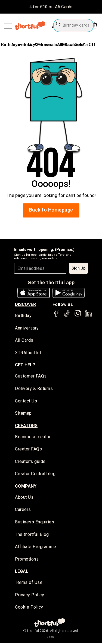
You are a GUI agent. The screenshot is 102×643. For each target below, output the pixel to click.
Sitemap (23, 413)
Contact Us (26, 401)
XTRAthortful (28, 352)
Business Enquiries (34, 521)
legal (21, 571)
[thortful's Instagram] (78, 315)
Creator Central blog (35, 473)
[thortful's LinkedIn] (88, 315)
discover (25, 304)
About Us (24, 497)
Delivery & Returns (34, 388)
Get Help (25, 364)
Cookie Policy (29, 607)
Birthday (9, 44)
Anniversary (27, 328)
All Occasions (71, 44)
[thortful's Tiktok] (67, 315)
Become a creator (33, 436)
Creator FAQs (28, 449)
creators (26, 425)
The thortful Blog (32, 534)
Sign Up (78, 268)
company (25, 486)
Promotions (27, 559)
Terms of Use (28, 582)
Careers (23, 509)
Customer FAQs (31, 376)
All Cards (24, 340)
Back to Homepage (51, 210)
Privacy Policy (29, 594)
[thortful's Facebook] (56, 315)
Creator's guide (30, 461)
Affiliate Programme (35, 546)
